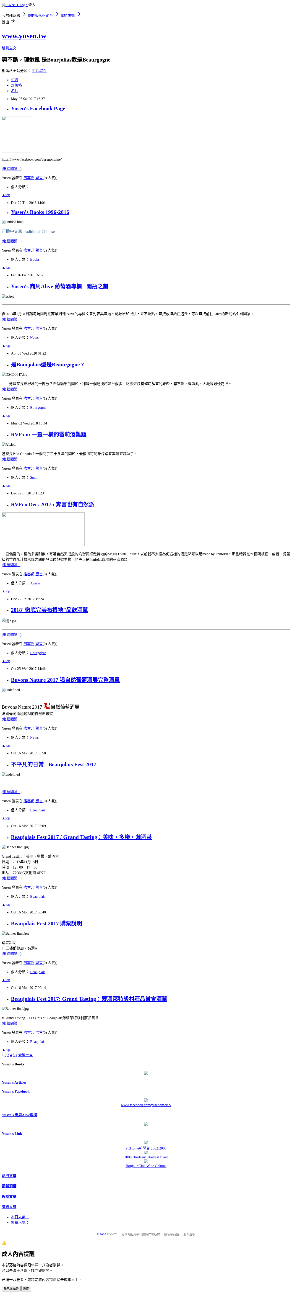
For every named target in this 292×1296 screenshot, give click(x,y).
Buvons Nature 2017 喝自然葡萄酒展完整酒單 (65, 680)
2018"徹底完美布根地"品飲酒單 (49, 610)
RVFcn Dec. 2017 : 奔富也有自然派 (52, 504)
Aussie (35, 583)
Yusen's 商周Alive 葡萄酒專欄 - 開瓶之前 (59, 286)
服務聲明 (189, 1234)
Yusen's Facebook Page (38, 108)
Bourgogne (38, 407)
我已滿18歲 (11, 1289)
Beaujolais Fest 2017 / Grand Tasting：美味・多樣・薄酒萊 (81, 837)
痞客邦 (28, 178)
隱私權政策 (171, 1234)
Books (34, 259)
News (34, 337)
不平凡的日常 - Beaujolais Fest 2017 (53, 764)
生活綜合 (39, 71)
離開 (26, 1289)
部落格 (16, 85)
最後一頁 (25, 1055)
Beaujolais (37, 810)
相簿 (14, 80)
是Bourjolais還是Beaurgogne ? (47, 365)
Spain (34, 477)
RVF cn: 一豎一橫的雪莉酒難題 (48, 434)
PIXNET (112, 1234)
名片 (14, 91)
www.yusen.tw (24, 36)
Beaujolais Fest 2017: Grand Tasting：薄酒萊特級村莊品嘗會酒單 (89, 999)
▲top (6, 195)
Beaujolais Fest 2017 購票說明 (46, 923)
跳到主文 (9, 48)
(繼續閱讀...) (11, 169)
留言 (39, 178)
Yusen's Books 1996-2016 (40, 212)
